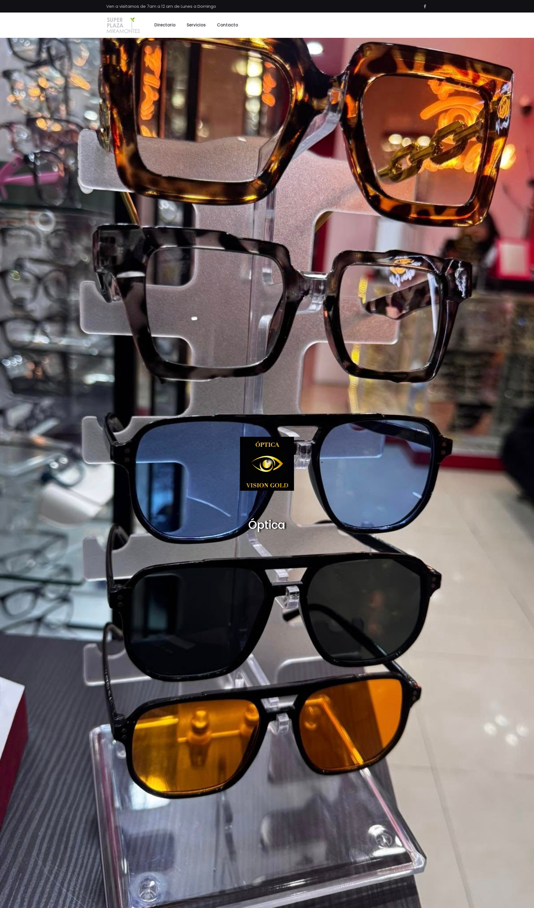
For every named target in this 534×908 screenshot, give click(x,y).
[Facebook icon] (425, 6)
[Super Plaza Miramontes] (123, 25)
